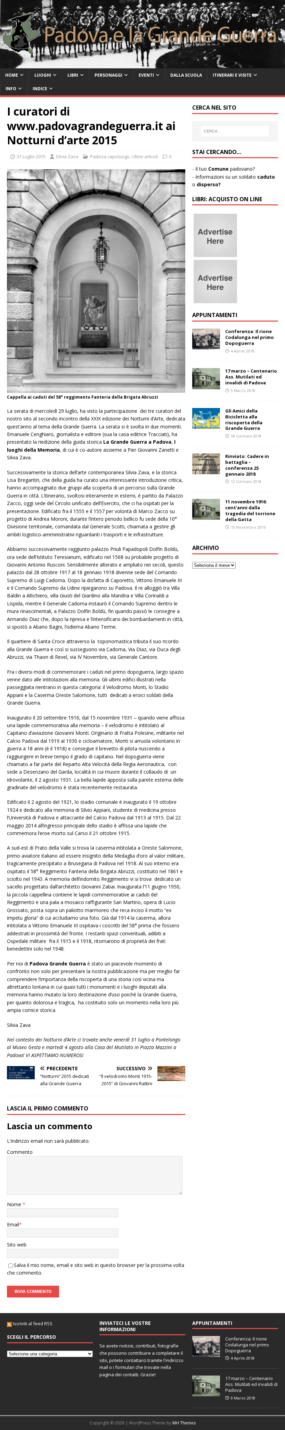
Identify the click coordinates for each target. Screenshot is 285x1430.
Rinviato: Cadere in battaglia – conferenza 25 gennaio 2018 (247, 465)
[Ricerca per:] (235, 131)
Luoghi (42, 75)
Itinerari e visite (232, 75)
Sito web (16, 1244)
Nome (15, 1204)
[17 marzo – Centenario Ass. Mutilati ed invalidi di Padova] (206, 385)
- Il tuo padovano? (223, 168)
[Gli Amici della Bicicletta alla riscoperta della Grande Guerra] (206, 424)
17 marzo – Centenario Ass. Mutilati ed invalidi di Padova (251, 377)
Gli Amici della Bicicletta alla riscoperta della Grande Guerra (243, 420)
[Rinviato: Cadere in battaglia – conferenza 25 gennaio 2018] (206, 470)
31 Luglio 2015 (31, 156)
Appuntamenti (214, 315)
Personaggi (108, 75)
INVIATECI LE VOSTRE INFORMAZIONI (125, 1326)
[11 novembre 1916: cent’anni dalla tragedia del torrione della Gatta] (206, 515)
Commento (20, 1152)
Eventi (146, 75)
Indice (40, 89)
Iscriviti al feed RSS (32, 1323)
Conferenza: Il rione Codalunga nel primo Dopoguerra (249, 337)
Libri (72, 75)
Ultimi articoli (145, 156)
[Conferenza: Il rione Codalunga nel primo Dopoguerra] (206, 345)
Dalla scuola (186, 75)
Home (11, 75)
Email (13, 1224)
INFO (11, 89)
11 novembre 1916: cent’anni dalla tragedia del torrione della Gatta (250, 510)
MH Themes (184, 1423)
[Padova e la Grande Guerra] (142, 64)
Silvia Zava (67, 156)
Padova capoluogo (110, 156)
